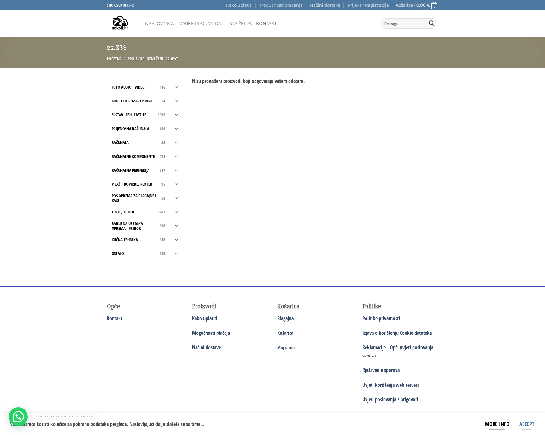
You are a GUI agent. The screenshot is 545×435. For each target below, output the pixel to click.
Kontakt (266, 23)
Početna (114, 58)
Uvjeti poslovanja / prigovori (390, 399)
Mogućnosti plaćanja (281, 5)
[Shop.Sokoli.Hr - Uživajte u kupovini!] (121, 23)
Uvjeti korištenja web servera (390, 384)
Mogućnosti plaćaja (211, 332)
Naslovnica (159, 23)
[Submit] (431, 23)
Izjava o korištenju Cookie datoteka (397, 332)
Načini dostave (325, 5)
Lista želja (239, 23)
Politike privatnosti (381, 318)
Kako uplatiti (239, 5)
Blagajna (285, 318)
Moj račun (286, 348)
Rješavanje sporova (381, 370)
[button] (368, 5)
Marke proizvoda (200, 23)
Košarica (285, 332)
